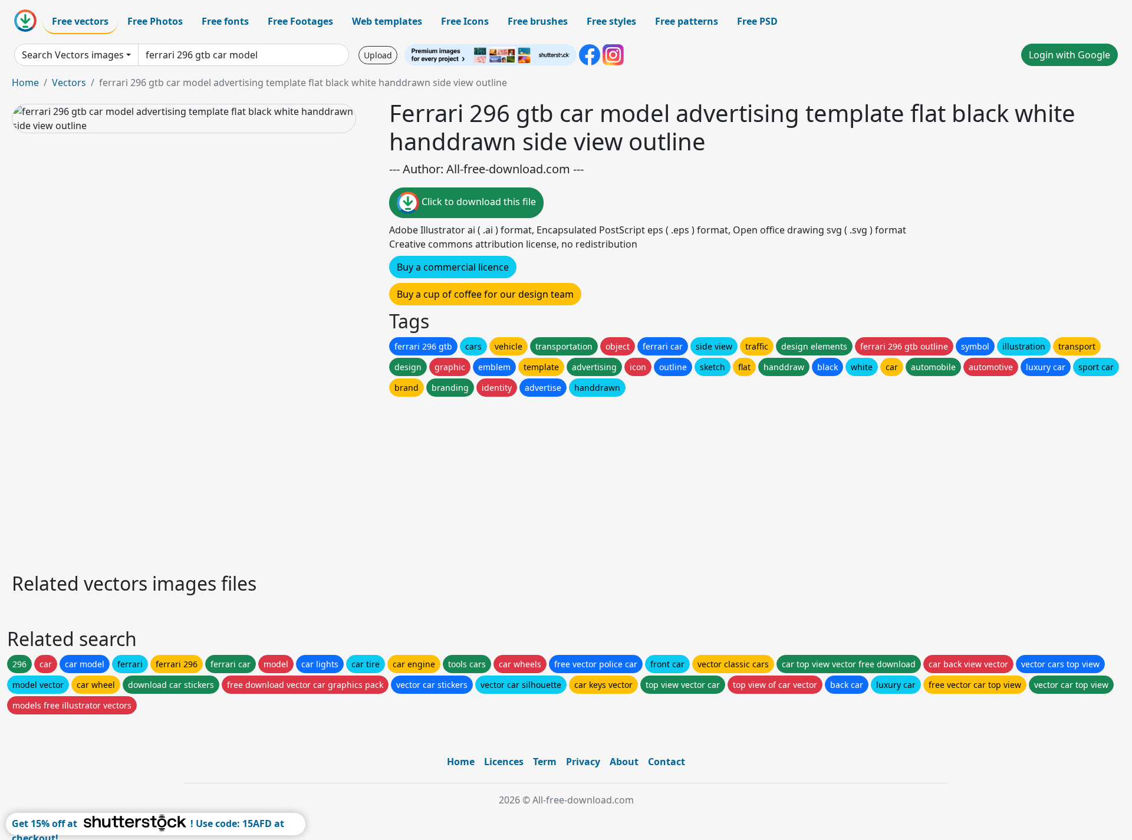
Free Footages (300, 21)
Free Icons (465, 21)
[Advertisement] (364, 481)
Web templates (387, 21)
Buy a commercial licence (453, 267)
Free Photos (155, 21)
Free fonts (225, 21)
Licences (504, 761)
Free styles (611, 21)
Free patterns (686, 21)
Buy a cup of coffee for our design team (485, 294)
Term (545, 761)
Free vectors (80, 21)
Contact (666, 761)
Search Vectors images (73, 54)
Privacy (583, 761)
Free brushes (538, 21)
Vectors (69, 82)
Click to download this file (477, 201)
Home (25, 82)
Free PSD (757, 21)
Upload (378, 55)
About (624, 761)
